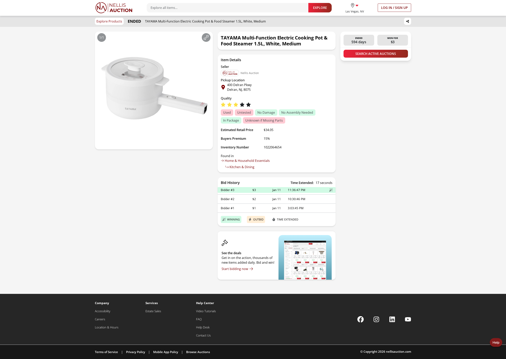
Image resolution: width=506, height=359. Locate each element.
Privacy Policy (135, 352)
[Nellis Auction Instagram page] (376, 319)
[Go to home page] (114, 7)
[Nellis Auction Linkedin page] (392, 319)
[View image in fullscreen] (206, 37)
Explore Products (109, 21)
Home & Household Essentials (247, 160)
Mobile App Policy (165, 352)
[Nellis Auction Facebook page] (360, 319)
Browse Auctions (198, 352)
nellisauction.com (398, 351)
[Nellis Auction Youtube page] (408, 319)
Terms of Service (106, 352)
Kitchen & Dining (241, 167)
